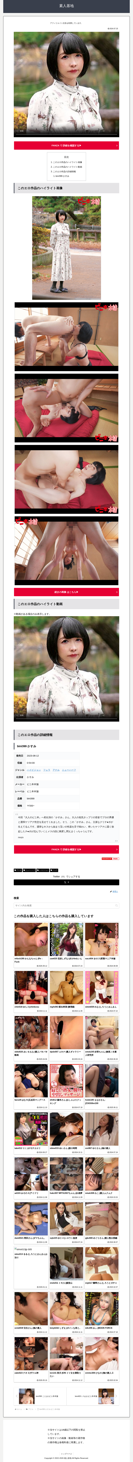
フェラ (46, 770)
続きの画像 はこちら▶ (67, 592)
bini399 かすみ (62, 176)
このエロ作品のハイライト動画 (67, 167)
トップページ (66, 1454)
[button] (116, 905)
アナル (56, 770)
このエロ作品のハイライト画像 (67, 162)
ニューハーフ (69, 770)
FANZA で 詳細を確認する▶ (67, 145)
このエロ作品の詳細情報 (64, 171)
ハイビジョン (34, 770)
